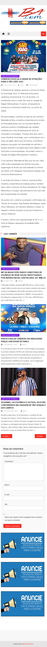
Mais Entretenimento (10, 76)
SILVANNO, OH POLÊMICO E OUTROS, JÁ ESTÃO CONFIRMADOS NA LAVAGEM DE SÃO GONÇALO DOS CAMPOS (23, 405)
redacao (20, 281)
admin (22, 85)
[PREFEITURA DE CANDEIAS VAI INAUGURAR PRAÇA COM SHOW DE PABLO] (23, 318)
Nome (7, 484)
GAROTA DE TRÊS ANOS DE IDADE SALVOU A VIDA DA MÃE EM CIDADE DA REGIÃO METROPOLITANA (8, 436)
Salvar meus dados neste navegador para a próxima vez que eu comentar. (23, 518)
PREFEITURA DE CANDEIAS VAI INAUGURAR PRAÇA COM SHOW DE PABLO (21, 340)
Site (6, 504)
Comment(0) (33, 85)
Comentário (9, 461)
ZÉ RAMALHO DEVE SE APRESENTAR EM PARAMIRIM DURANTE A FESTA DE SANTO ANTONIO (41, 436)
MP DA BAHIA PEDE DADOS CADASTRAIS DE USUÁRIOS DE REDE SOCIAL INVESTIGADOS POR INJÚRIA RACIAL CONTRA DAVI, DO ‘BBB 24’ (23, 275)
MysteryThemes (27, 644)
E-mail (7, 494)
